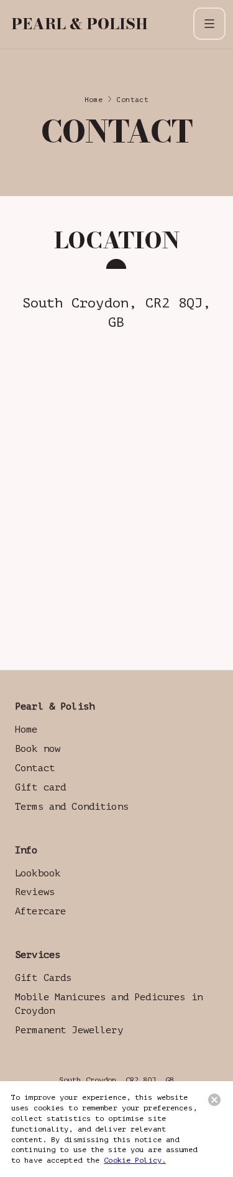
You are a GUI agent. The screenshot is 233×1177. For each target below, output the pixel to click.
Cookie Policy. (135, 1160)
